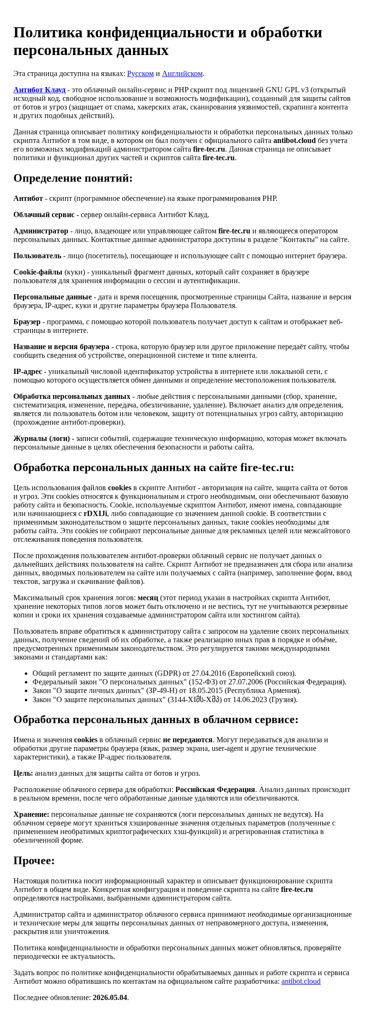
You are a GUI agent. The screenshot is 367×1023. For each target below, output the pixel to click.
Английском (182, 73)
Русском (140, 73)
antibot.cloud (301, 981)
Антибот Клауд (39, 90)
